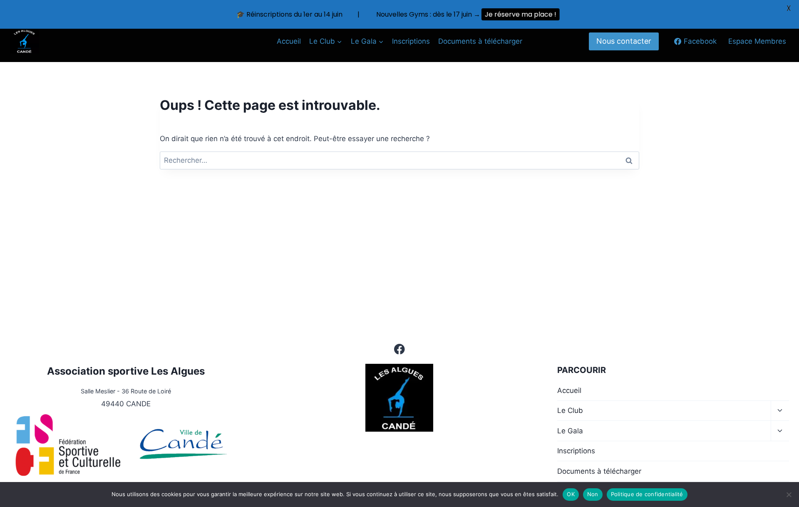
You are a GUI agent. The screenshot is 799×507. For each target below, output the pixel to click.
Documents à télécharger (480, 41)
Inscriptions (411, 41)
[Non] (788, 494)
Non (592, 494)
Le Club (570, 410)
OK (571, 494)
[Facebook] (399, 349)
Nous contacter (623, 41)
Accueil (289, 41)
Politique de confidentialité (647, 494)
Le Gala (570, 431)
